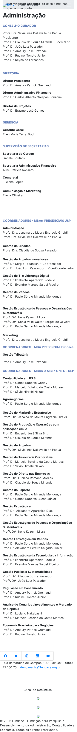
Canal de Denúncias (38, 690)
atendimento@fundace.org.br (40, 667)
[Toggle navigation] (69, 5)
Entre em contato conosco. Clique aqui (37, 675)
